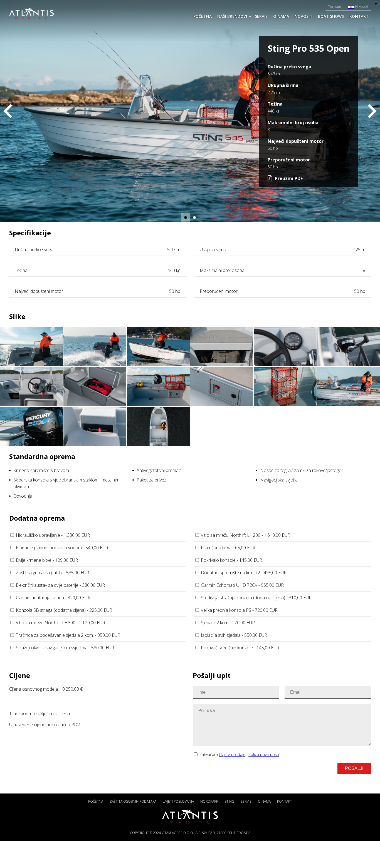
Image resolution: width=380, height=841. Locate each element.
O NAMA (281, 16)
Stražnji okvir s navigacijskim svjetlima (65, 648)
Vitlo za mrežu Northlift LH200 (245, 535)
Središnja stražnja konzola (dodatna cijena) (256, 598)
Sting (229, 801)
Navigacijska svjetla (279, 480)
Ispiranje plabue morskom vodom (62, 548)
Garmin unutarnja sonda (53, 598)
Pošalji (354, 768)
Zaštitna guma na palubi (52, 573)
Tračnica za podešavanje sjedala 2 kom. (68, 635)
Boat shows (331, 16)
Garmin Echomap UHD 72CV (242, 585)
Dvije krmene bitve (47, 560)
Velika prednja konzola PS (239, 610)
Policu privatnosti (263, 754)
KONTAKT (359, 16)
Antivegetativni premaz (159, 470)
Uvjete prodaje (232, 754)
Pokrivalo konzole (231, 560)
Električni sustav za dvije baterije (60, 585)
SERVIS (261, 16)
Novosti (303, 16)
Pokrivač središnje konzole (240, 648)
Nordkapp (209, 801)
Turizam (334, 6)
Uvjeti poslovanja (178, 801)
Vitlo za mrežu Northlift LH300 (60, 623)
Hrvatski (361, 6)
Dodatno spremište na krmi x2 (244, 573)
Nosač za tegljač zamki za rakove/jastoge (300, 470)
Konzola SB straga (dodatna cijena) (64, 610)
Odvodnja (22, 496)
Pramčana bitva (228, 548)
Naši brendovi (232, 16)
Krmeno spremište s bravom (41, 470)
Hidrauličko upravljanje (53, 535)
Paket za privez (151, 480)
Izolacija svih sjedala (234, 635)
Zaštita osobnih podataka (133, 801)
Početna (202, 16)
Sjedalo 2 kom (228, 623)
